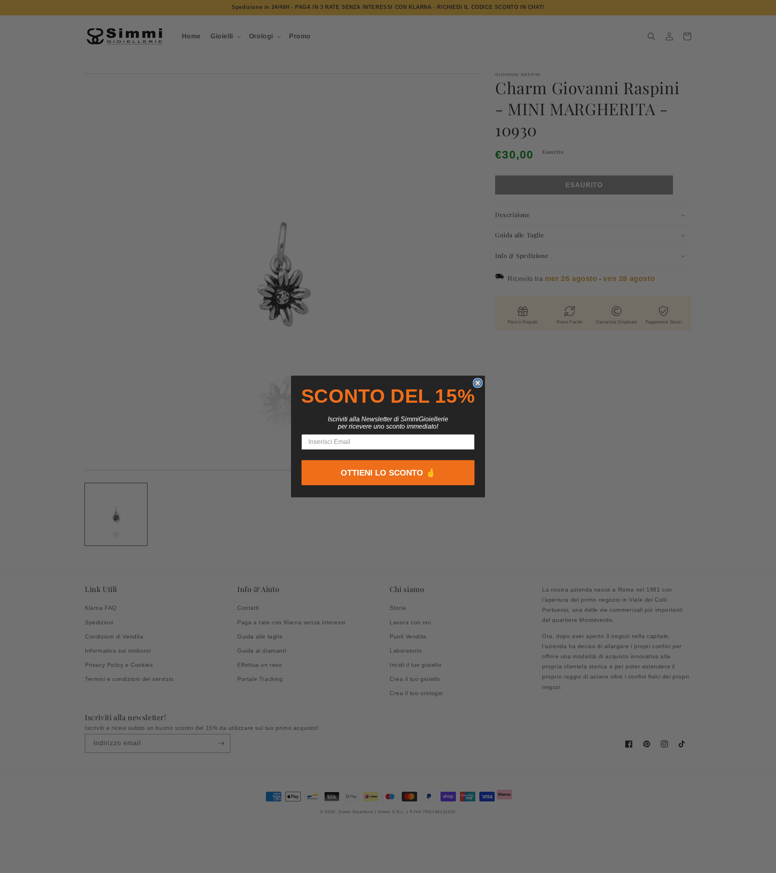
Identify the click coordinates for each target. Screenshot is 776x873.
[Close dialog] (478, 383)
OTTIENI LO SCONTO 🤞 (388, 472)
